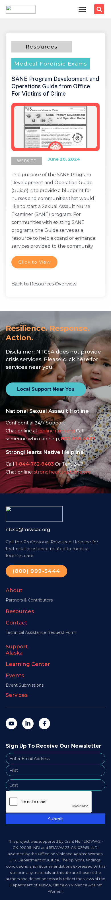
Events (15, 675)
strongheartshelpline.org (62, 472)
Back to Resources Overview (44, 284)
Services (17, 695)
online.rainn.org (57, 431)
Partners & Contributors (29, 600)
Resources (20, 611)
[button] (82, 9)
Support (17, 647)
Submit (55, 818)
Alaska (14, 653)
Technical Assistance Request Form (41, 632)
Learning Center (28, 664)
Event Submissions (25, 685)
